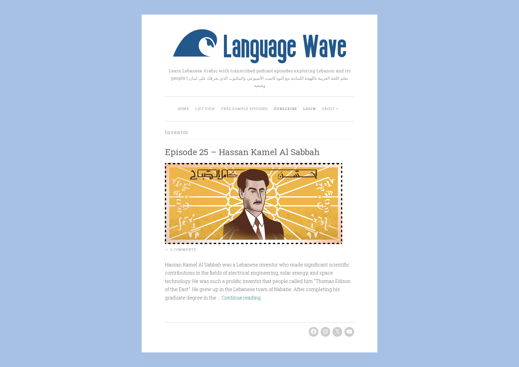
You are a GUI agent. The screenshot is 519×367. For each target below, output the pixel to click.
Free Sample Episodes (244, 108)
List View (205, 108)
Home (183, 108)
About (328, 108)
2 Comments (183, 249)
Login (309, 108)
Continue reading (241, 297)
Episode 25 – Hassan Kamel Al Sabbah (242, 152)
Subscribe (285, 108)
